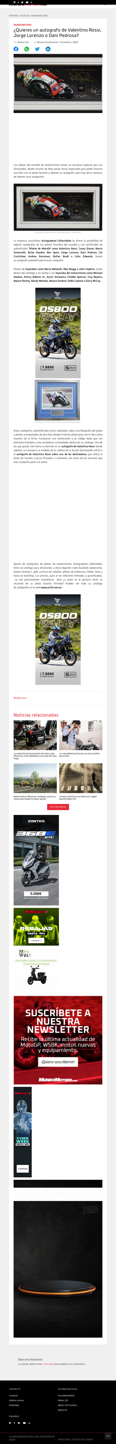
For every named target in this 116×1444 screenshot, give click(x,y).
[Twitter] (39, 49)
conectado (48, 1364)
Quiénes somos (16, 1400)
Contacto (13, 1396)
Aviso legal (64, 1440)
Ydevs (12, 1440)
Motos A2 (62, 1410)
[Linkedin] (50, 49)
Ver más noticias (58, 807)
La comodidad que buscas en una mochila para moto (77, 724)
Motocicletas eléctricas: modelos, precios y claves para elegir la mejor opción (33, 768)
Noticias (25, 16)
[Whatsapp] (28, 49)
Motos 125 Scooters (67, 1405)
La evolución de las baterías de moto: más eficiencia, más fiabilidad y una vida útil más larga (35, 725)
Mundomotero (39, 16)
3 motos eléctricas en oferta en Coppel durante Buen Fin (80, 767)
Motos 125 (63, 1400)
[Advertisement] (58, 140)
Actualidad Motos (66, 1396)
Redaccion (20, 698)
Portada (14, 16)
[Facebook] (18, 49)
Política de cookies (82, 1440)
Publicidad (14, 1405)
